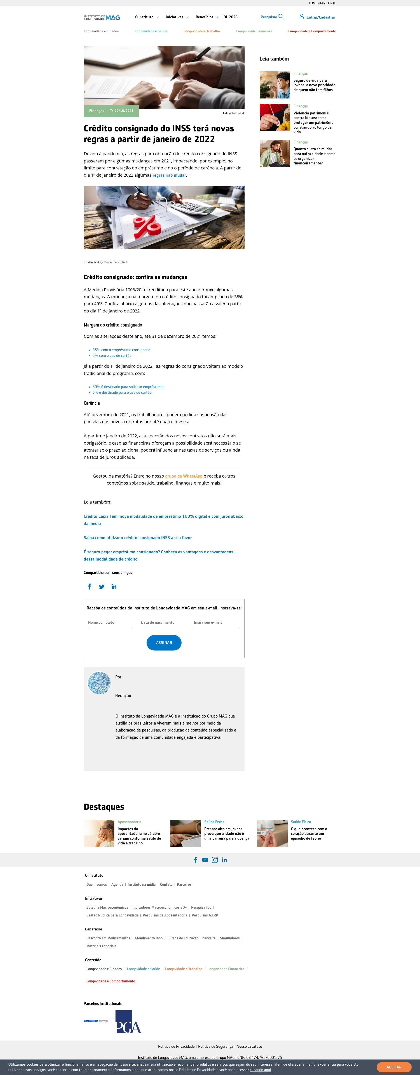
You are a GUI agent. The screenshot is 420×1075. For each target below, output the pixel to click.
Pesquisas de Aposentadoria (165, 915)
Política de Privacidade (176, 1046)
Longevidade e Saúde (151, 31)
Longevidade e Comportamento (312, 31)
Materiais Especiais (101, 946)
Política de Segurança (215, 1046)
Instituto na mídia (142, 884)
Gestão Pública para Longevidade (112, 915)
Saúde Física (214, 822)
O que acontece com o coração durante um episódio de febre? (309, 833)
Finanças (96, 111)
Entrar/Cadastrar (321, 17)
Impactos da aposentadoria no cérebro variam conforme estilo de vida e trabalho (139, 836)
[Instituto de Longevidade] (102, 17)
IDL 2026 (230, 17)
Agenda (117, 884)
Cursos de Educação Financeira (192, 938)
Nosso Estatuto (249, 1046)
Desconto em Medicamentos (108, 938)
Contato (166, 884)
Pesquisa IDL (201, 907)
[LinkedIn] (224, 860)
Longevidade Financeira (254, 31)
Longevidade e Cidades (101, 31)
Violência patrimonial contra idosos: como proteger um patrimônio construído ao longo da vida (313, 122)
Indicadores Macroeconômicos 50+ (160, 907)
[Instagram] (214, 860)
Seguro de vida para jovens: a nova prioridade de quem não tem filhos (314, 85)
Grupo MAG (225, 1057)
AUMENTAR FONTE (322, 3)
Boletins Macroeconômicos (107, 907)
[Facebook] (195, 860)
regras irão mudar (169, 175)
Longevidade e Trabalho (202, 31)
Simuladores (230, 938)
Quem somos (96, 884)
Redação (123, 695)
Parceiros (184, 884)
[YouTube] (205, 860)
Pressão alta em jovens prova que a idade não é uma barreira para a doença (226, 833)
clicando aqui (260, 1070)
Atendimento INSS (149, 938)
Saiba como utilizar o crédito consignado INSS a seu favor (138, 537)
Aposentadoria (129, 822)
